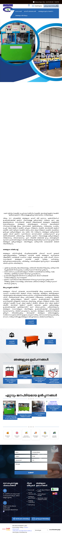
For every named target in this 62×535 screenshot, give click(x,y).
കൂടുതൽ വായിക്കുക (31, 322)
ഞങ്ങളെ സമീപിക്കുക (21, 15)
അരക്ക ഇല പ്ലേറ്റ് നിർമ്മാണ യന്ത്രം (42, 498)
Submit (31, 473)
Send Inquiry (38, 6)
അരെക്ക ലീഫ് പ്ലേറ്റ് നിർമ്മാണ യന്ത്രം (25, 415)
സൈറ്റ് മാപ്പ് (31, 504)
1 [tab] (29, 206)
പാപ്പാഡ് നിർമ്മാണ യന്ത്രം (39, 414)
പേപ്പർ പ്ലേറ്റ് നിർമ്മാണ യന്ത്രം (43, 490)
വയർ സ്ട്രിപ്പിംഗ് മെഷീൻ (41, 494)
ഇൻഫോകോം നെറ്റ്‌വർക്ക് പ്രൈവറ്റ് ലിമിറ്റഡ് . (22, 530)
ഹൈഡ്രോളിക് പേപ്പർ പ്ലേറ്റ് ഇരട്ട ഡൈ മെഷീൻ (39, 380)
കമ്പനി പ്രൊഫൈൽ (30, 11)
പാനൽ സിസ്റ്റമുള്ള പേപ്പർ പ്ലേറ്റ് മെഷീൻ (11, 417)
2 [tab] (30, 206)
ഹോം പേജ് (18, 11)
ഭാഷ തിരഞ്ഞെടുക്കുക (54, 529)
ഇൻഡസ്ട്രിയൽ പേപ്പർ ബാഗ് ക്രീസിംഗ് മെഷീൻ (54, 381)
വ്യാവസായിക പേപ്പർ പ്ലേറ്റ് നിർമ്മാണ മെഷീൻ (11, 381)
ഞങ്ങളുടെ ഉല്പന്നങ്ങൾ (45, 11)
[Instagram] (56, 494)
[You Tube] (53, 494)
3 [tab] (32, 206)
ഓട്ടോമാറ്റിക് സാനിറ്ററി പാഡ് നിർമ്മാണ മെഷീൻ (54, 408)
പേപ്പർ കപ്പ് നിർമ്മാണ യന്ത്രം (25, 376)
